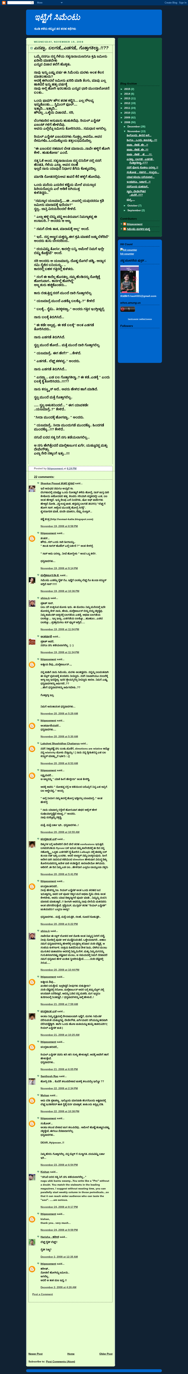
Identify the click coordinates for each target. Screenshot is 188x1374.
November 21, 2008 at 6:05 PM (59, 1069)
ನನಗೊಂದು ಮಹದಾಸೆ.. (138, 186)
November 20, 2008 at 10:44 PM (60, 969)
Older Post (106, 1353)
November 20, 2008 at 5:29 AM (59, 713)
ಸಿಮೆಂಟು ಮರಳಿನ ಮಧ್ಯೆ (138, 229)
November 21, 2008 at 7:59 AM (59, 1004)
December (134, 126)
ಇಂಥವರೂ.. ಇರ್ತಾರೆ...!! (139, 181)
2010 (127, 112)
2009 (127, 117)
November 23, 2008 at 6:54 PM (59, 1164)
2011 (127, 107)
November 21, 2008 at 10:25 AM (60, 1034)
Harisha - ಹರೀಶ (50, 1236)
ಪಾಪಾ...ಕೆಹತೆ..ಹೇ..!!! (137, 149)
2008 (127, 122)
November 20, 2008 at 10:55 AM (60, 832)
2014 (127, 93)
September (134, 210)
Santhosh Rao (49, 1076)
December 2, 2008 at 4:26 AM (58, 1287)
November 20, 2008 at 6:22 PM (59, 923)
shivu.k (45, 598)
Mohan (45, 1095)
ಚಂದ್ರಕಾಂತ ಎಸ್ (49, 839)
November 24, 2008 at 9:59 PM (59, 1229)
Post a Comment (42, 1294)
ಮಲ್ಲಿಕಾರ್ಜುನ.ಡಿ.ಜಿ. (50, 575)
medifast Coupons (145, 319)
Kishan (45, 1171)
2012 (127, 103)
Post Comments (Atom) (60, 1361)
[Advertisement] (53, 1325)
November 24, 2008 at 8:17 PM (59, 1206)
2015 (127, 89)
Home (71, 1353)
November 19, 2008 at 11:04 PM (60, 629)
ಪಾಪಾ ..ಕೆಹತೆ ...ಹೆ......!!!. (139, 154)
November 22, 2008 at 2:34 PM (59, 1088)
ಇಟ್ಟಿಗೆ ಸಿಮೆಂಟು (57, 17)
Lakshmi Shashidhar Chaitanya (60, 743)
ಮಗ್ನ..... (131, 199)
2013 (127, 98)
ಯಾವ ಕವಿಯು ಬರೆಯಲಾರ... (141, 177)
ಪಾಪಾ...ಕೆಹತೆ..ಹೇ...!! (137, 144)
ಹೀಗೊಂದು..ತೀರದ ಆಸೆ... (139, 135)
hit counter (127, 253)
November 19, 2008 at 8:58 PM (59, 526)
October (132, 205)
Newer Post (35, 1353)
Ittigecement (55, 468)
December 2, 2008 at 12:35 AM (59, 1256)
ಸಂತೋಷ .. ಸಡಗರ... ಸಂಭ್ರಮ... (143, 172)
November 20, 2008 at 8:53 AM (59, 763)
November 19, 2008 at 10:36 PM (60, 591)
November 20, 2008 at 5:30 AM (59, 736)
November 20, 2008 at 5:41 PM (59, 874)
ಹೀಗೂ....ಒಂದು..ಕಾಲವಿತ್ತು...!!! (142, 140)
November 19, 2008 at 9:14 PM (59, 568)
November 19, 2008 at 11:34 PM (60, 652)
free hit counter (133, 319)
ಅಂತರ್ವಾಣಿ (46, 636)
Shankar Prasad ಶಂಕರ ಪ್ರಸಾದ (57, 483)
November (134, 131)
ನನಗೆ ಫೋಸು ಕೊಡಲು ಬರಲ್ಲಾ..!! (142, 167)
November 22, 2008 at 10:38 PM (60, 1111)
